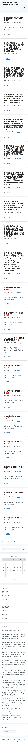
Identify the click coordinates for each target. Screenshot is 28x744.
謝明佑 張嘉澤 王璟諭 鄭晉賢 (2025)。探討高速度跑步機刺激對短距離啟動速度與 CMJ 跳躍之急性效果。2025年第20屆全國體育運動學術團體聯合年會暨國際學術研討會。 (14, 179)
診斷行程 (8, 483)
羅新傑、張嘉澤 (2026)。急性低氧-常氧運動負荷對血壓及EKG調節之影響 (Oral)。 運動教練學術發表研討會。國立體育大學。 (14, 47)
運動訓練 (8, 356)
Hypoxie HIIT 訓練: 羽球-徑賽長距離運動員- (14, 339)
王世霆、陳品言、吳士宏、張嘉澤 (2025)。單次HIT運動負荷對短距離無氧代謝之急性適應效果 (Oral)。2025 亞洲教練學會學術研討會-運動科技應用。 (14, 231)
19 (10, 570)
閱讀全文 (6, 352)
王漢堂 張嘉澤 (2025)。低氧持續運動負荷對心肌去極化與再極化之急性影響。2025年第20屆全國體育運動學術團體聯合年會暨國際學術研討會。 (14, 151)
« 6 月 (13, 580)
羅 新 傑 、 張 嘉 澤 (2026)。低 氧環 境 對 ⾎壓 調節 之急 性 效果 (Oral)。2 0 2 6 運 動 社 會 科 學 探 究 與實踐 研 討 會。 (14, 205)
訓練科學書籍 (5, 610)
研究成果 (8, 59)
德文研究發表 (5, 595)
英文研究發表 (5, 607)
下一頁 (12, 541)
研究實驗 (8, 34)
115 (8, 541)
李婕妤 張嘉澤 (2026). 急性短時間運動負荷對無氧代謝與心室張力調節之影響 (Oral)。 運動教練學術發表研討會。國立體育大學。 (13, 98)
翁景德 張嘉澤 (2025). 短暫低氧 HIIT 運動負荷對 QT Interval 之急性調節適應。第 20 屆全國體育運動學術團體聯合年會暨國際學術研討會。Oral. (13, 124)
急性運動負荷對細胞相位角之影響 (11, 631)
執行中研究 (8, 329)
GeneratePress (16, 741)
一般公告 (4, 588)
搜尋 (24, 549)
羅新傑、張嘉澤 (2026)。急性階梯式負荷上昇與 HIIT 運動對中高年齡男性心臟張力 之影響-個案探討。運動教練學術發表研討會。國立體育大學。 (14, 73)
